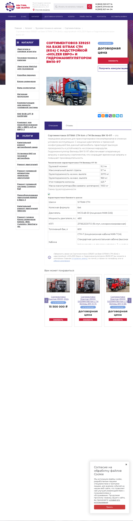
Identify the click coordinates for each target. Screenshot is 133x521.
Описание (53, 125)
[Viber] (110, 115)
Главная (18, 28)
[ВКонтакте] (99, 115)
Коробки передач (26, 75)
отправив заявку (80, 258)
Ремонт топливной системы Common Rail (26, 186)
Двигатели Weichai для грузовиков (27, 67)
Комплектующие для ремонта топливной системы (27, 105)
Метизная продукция (23, 95)
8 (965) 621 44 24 (104, 9)
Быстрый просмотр (58, 285)
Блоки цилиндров (26, 81)
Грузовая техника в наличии (48, 28)
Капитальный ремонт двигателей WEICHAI (27, 208)
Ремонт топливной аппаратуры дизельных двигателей (26, 174)
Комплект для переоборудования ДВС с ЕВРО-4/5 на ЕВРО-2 (27, 126)
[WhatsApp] (113, 115)
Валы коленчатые (26, 88)
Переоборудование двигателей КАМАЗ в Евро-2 (27, 197)
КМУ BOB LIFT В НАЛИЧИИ (25, 115)
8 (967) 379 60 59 (104, 7)
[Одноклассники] (103, 115)
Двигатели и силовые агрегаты (26, 50)
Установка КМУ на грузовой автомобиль (26, 155)
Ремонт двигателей (27, 164)
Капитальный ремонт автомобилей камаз (27, 144)
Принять (109, 507)
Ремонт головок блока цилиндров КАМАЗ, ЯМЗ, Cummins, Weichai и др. (27, 222)
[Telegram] (121, 115)
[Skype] (117, 115)
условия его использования (107, 501)
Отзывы (69, 125)
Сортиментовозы (73, 28)
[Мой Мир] (106, 115)
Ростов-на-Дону (42, 10)
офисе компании (62, 261)
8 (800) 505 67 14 (103, 4)
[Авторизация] (131, 1)
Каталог (28, 28)
